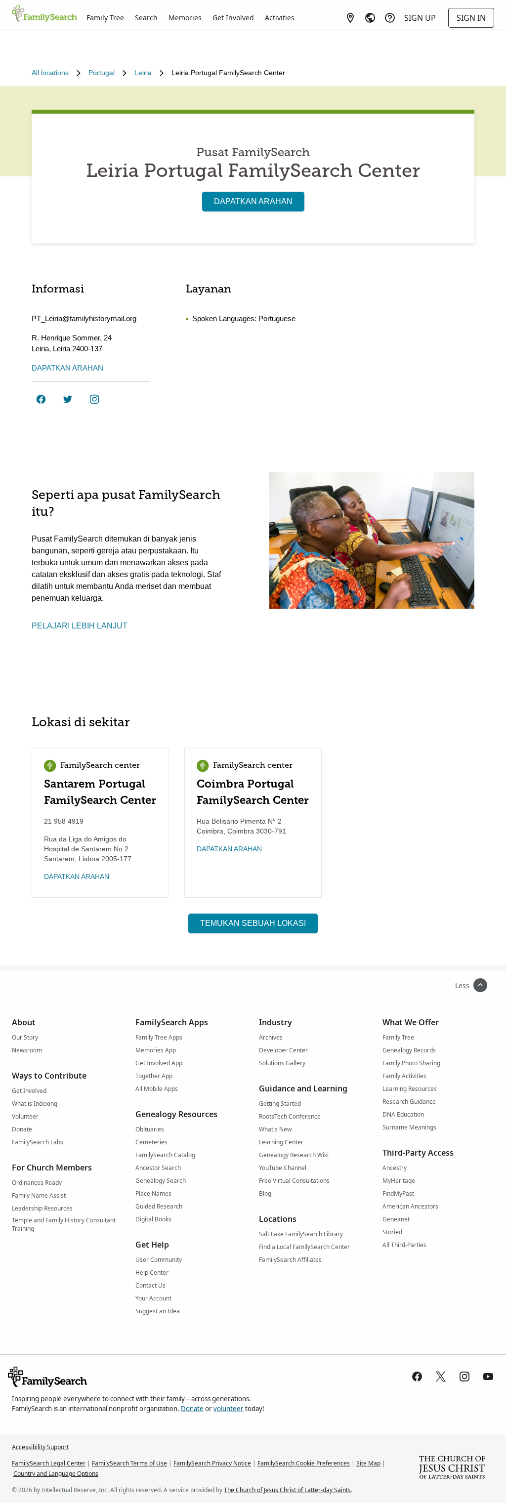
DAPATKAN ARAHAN (253, 201)
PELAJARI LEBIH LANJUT (79, 626)
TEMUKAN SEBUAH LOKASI (253, 923)
